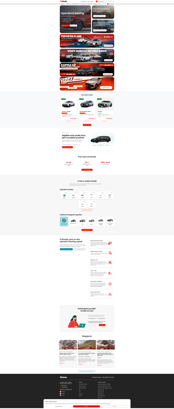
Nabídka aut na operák (66, 249)
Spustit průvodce (66, 147)
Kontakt (80, 395)
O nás (80, 391)
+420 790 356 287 (90, 1)
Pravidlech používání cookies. (104, 403)
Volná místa (100, 397)
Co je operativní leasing (83, 384)
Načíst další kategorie (87, 210)
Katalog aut (81, 393)
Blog (79, 389)
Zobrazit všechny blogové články (86, 371)
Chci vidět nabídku (86, 169)
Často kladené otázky (79, 249)
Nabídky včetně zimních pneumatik (96, 286)
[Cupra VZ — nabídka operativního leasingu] (87, 69)
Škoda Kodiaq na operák (99, 30)
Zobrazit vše (86, 124)
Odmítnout (114, 406)
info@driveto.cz (84, 1)
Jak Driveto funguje (82, 386)
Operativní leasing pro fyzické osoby (104, 384)
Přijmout (86, 406)
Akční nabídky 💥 (101, 389)
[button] (62, 4)
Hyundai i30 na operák (99, 16)
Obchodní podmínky (101, 395)
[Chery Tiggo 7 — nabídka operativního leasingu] (87, 84)
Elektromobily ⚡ (101, 393)
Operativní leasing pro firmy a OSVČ (104, 386)
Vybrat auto (64, 25)
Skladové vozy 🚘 (101, 391)
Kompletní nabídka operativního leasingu (105, 387)
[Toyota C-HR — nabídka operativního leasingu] (87, 41)
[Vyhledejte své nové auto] (97, 1)
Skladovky (73, 25)
